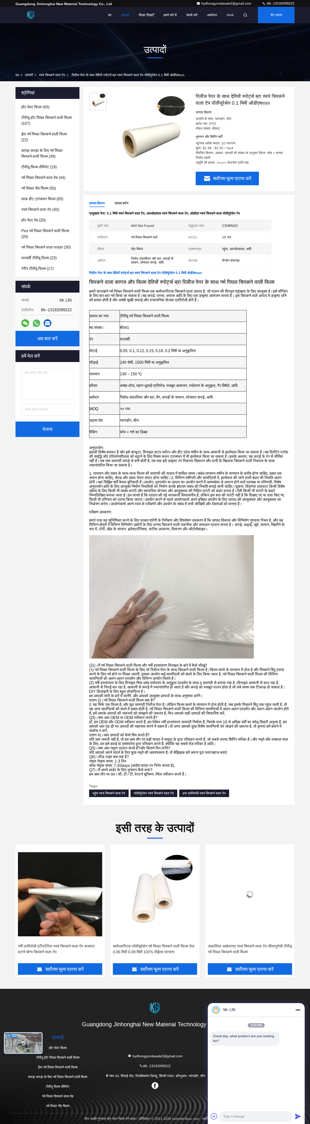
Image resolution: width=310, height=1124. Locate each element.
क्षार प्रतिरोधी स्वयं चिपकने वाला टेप (204, 793)
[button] (24, 905)
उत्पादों (125, 15)
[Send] (298, 1116)
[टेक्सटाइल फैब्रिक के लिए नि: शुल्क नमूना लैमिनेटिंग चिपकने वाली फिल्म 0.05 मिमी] (253, 894)
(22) (44, 137)
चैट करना (276, 15)
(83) (42, 199)
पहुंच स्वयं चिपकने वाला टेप (109, 793)
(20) (33, 220)
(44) (43, 178)
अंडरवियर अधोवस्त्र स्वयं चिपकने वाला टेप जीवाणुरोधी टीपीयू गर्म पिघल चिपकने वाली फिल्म (158, 949)
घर (109, 15)
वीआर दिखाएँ (146, 15)
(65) (35, 107)
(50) (38, 188)
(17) (37, 268)
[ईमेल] (47, 323)
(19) (39, 167)
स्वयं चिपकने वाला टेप (52, 75)
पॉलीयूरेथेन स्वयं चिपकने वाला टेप (154, 793)
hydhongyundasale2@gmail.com (226, 3)
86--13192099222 (280, 3)
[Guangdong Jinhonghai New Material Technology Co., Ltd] (31, 15)
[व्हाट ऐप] (36, 323)
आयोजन (212, 15)
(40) (40, 209)
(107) (46, 121)
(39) (41, 153)
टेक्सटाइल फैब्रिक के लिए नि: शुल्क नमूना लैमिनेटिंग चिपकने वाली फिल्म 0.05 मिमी (252, 949)
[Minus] (298, 1010)
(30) (46, 247)
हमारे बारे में (170, 15)
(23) (39, 258)
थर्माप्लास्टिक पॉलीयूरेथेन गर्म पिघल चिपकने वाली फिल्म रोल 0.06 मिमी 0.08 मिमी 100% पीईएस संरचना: (61, 949)
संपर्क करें (191, 15)
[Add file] (214, 1116)
